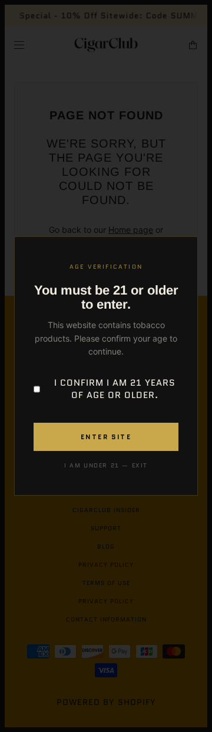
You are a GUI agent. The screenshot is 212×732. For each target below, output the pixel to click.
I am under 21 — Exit (106, 465)
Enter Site (106, 437)
